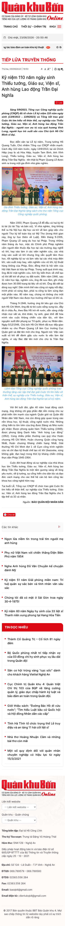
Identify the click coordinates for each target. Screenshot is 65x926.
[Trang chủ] (32, 10)
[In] (55, 69)
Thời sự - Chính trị (33, 26)
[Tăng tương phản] (58, 69)
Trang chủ (10, 26)
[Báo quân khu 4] (29, 787)
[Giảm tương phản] (62, 69)
